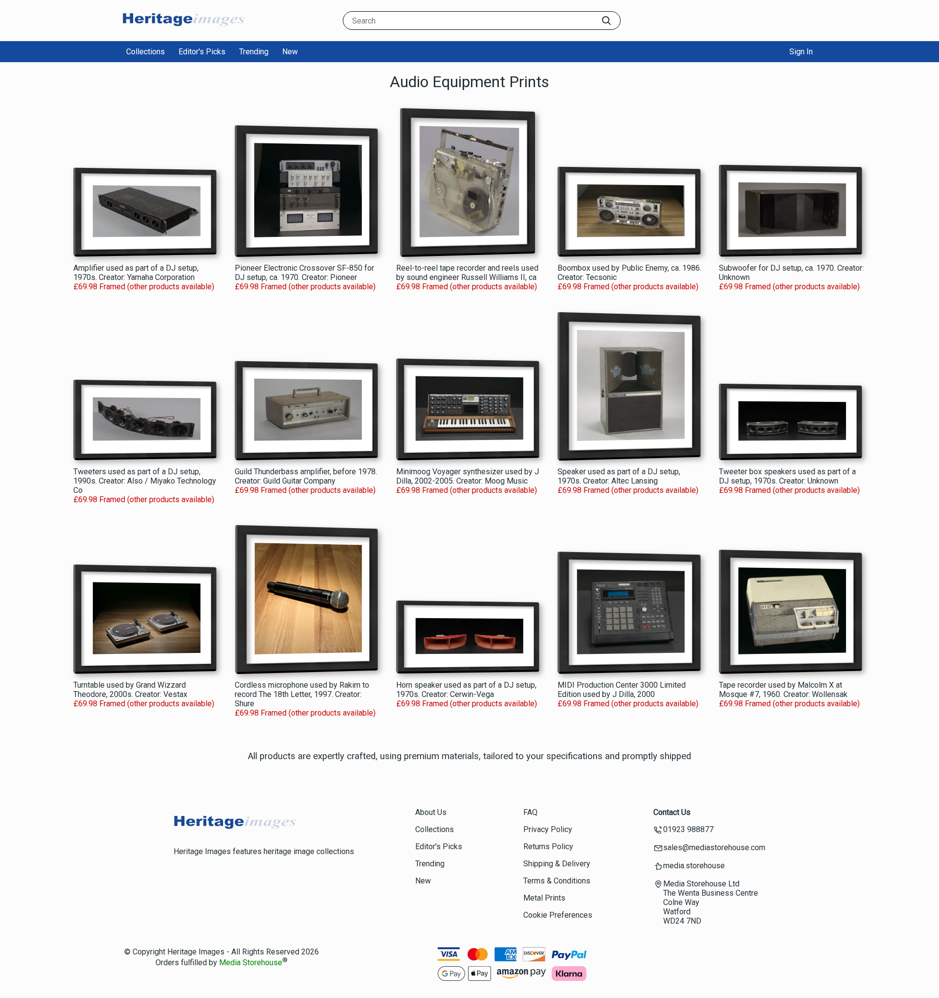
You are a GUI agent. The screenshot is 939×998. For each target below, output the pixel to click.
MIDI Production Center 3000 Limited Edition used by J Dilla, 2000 (622, 689)
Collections (145, 51)
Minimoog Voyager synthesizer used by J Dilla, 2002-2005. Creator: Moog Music (467, 476)
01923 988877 (688, 829)
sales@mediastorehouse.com (714, 847)
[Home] (183, 31)
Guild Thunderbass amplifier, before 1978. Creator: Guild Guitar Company (306, 476)
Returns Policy (548, 846)
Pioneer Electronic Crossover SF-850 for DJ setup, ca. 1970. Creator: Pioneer (304, 272)
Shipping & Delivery (556, 863)
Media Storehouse (250, 963)
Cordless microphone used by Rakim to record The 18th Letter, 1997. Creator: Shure (302, 694)
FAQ (530, 812)
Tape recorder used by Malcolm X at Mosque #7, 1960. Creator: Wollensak (783, 689)
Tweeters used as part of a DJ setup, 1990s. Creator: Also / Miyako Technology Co (144, 481)
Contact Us (672, 812)
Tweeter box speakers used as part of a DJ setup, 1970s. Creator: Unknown (787, 476)
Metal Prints (544, 898)
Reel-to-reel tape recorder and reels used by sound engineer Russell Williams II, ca (467, 272)
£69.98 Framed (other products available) (143, 286)
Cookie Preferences (557, 915)
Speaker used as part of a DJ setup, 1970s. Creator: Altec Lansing (619, 476)
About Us (431, 812)
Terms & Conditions (556, 880)
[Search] (606, 20)
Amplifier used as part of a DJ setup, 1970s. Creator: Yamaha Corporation (136, 272)
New (290, 51)
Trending (253, 51)
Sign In (801, 51)
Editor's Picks (202, 51)
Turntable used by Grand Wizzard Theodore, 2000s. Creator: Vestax (130, 689)
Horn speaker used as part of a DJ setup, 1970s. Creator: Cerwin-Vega (466, 689)
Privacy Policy (547, 829)
